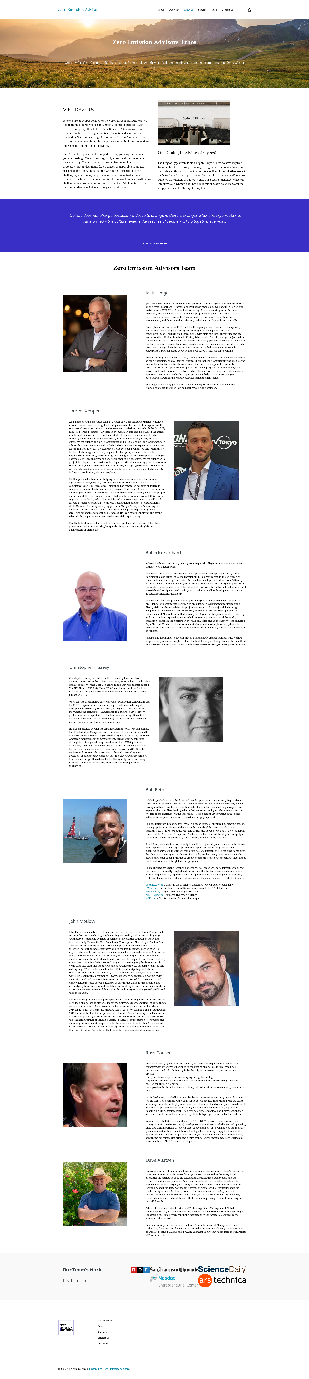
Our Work (174, 10)
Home (161, 10)
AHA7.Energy (153, 891)
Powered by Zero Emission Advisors (109, 1368)
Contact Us (227, 10)
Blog (214, 10)
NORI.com (151, 898)
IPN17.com (152, 888)
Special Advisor (154, 884)
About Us (188, 10)
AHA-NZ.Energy (154, 894)
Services (203, 10)
